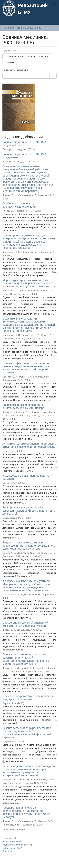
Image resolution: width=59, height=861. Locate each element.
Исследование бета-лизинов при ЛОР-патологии (27, 477)
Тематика (9, 62)
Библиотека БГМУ (12, 847)
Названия (44, 56)
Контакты (7, 851)
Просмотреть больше (13, 829)
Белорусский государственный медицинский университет (16, 841)
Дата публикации (14, 56)
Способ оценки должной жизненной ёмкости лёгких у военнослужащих (25, 624)
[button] (47, 21)
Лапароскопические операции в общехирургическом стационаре (23, 406)
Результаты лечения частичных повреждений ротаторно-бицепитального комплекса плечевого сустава (28, 545)
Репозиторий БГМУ (33, 8)
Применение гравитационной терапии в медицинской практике (28, 697)
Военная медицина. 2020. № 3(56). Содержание (24, 155)
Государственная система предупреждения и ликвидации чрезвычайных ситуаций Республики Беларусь (26, 812)
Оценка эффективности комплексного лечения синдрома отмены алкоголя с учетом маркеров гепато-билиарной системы (26, 367)
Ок (53, 75)
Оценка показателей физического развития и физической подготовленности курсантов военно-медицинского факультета (26, 658)
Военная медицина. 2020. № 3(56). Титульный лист (24, 143)
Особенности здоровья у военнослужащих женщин (19, 204)
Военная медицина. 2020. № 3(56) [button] (24, 27)
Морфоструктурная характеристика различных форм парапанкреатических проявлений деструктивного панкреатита (28, 283)
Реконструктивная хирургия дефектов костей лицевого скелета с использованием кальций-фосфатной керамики (26, 732)
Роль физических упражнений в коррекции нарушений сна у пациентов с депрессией (28, 510)
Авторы (31, 56)
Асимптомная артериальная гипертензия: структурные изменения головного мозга (29, 444)
